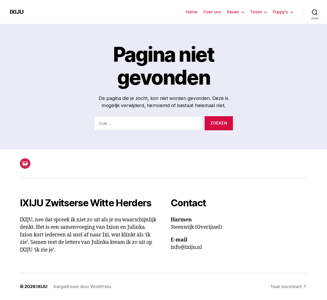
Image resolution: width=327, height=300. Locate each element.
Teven (256, 11)
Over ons (212, 11)
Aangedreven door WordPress (82, 286)
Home (191, 11)
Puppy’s (280, 11)
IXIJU (16, 12)
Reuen (233, 11)
